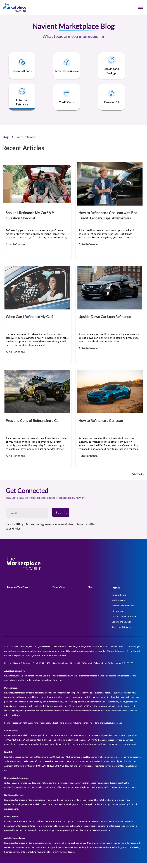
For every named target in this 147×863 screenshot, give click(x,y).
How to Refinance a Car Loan (101, 420)
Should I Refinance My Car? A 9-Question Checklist (30, 215)
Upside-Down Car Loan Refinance (105, 316)
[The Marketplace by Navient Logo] (19, 7)
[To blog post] (37, 184)
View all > (138, 474)
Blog (5, 137)
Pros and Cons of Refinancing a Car (33, 420)
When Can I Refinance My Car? (29, 316)
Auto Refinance (15, 244)
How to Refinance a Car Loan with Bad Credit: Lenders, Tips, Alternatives (108, 215)
